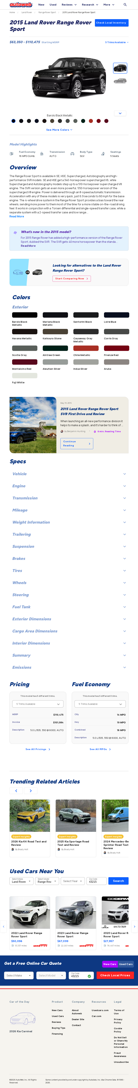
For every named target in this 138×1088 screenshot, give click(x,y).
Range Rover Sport (47, 12)
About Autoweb (77, 1012)
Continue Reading (69, 443)
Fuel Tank (21, 606)
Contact (76, 1025)
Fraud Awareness (120, 1054)
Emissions (21, 667)
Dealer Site (78, 1019)
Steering (20, 594)
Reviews (56, 1021)
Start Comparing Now (69, 278)
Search (118, 881)
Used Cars (126, 964)
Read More (16, 216)
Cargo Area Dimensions (34, 631)
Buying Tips (58, 1027)
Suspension (23, 546)
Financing (57, 1033)
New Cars (110, 964)
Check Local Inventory (111, 22)
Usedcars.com (100, 1010)
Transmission (24, 498)
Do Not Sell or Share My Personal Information (121, 1042)
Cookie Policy (118, 1030)
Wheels (19, 582)
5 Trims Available (115, 42)
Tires (17, 570)
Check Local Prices (115, 975)
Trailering (21, 534)
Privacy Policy (118, 1021)
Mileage (19, 510)
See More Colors (57, 129)
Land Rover (27, 12)
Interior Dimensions (31, 643)
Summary (21, 655)
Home (12, 12)
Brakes (18, 558)
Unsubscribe (121, 1061)
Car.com (96, 1016)
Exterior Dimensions (31, 618)
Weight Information (31, 522)
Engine (18, 485)
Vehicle (19, 473)
